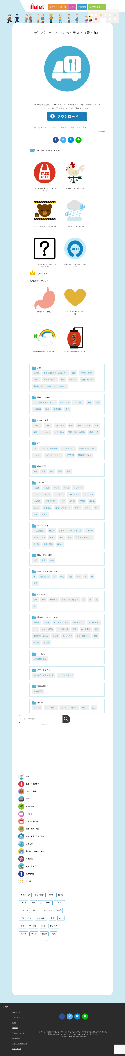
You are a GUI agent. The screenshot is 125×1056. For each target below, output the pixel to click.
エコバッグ (25, 895)
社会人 (36, 380)
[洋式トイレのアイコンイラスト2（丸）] (75, 249)
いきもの (41, 594)
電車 (96, 636)
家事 (61, 537)
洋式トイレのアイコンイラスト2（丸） (75, 265)
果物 (22, 926)
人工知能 (70, 455)
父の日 (87, 508)
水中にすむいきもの (70, 600)
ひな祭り (37, 501)
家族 (74, 373)
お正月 (46, 488)
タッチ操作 (39, 895)
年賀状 (44, 934)
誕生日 (44, 514)
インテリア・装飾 (61, 622)
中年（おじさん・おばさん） (55, 373)
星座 (78, 577)
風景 (35, 583)
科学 (96, 425)
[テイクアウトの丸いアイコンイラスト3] (44, 173)
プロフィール (45, 903)
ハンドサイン (50, 708)
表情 (63, 380)
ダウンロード (67, 116)
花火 (35, 514)
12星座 (24, 903)
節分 (96, 508)
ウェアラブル (78, 622)
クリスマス (78, 488)
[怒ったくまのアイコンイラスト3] (44, 211)
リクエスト (47, 910)
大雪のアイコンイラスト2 (75, 226)
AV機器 (36, 622)
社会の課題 (41, 466)
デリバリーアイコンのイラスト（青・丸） (67, 33)
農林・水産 (93, 432)
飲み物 (46, 643)
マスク (34, 934)
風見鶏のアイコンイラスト (75, 188)
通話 (33, 903)
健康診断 (37, 409)
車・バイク (67, 636)
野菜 (43, 926)
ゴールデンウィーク (42, 494)
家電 (75, 629)
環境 (68, 471)
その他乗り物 (62, 629)
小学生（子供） (86, 373)
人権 (35, 471)
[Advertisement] (43, 747)
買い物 (36, 544)
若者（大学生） (50, 380)
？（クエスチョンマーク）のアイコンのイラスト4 (44, 265)
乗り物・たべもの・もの (47, 617)
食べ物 (36, 643)
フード (48, 425)
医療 (47, 409)
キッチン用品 (94, 622)
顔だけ (35, 910)
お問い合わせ (16, 1038)
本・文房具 (85, 629)
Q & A (72, 7)
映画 (69, 537)
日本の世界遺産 (40, 659)
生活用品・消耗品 (41, 636)
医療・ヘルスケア (44, 397)
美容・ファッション (42, 432)
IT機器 (46, 622)
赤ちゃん (73, 380)
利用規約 (82, 7)
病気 (67, 409)
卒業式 (82, 501)
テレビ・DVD (39, 537)
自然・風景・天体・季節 (47, 571)
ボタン (85, 708)
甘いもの (53, 926)
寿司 (52, 918)
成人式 (36, 508)
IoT (35, 448)
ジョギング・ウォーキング (70, 531)
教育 (71, 425)
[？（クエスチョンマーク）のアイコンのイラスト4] (44, 249)
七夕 (63, 501)
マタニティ (78, 403)
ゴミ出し (59, 903)
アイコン (46, 127)
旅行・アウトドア (62, 508)
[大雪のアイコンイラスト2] (75, 211)
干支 (43, 600)
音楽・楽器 (48, 544)
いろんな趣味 (39, 531)
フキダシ (33, 926)
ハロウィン (88, 494)
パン (61, 918)
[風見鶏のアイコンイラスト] (75, 173)
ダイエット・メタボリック (44, 403)
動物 (35, 600)
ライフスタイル (43, 526)
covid (51, 895)
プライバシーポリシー (19, 1043)
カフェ (52, 531)
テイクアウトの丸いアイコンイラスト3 (44, 189)
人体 (89, 403)
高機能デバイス (84, 455)
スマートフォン (68, 448)
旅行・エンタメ (83, 425)
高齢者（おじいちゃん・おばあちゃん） (50, 386)
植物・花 (53, 600)
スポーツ (89, 531)
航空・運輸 (59, 432)
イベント (41, 482)
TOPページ (16, 1012)
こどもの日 (59, 494)
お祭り (56, 488)
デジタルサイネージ (87, 448)
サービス (37, 425)
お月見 (36, 488)
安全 (43, 471)
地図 (35, 560)
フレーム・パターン (69, 708)
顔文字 (23, 934)
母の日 (77, 508)
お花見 (66, 488)
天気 (62, 577)
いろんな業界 (42, 420)
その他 (37, 127)
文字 (94, 708)
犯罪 (60, 471)
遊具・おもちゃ (83, 636)
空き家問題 (38, 691)
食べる (61, 895)
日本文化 (41, 654)
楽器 (96, 629)
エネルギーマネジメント (44, 675)
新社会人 (47, 508)
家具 (43, 560)
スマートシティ (43, 670)
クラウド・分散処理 (49, 448)
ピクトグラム (26, 918)
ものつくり (60, 425)
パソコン (37, 455)
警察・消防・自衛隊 (76, 432)
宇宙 (70, 577)
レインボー (41, 918)
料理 (59, 910)
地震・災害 (44, 577)
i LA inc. (70, 1036)
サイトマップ (16, 1049)
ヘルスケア (64, 403)
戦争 (52, 471)
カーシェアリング (65, 675)
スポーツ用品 (47, 629)
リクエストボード (96, 7)
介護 (97, 403)
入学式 (72, 501)
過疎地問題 (41, 686)
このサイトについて (58, 7)
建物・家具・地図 (44, 555)
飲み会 (60, 544)
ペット (52, 537)
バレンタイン (73, 494)
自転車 (55, 636)
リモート (24, 910)
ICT (38, 443)
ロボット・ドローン (53, 455)
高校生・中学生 (87, 380)
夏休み (92, 501)
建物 (52, 560)
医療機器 (57, 409)
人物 (39, 368)
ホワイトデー (50, 501)
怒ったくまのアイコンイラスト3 (45, 226)
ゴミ (35, 629)
